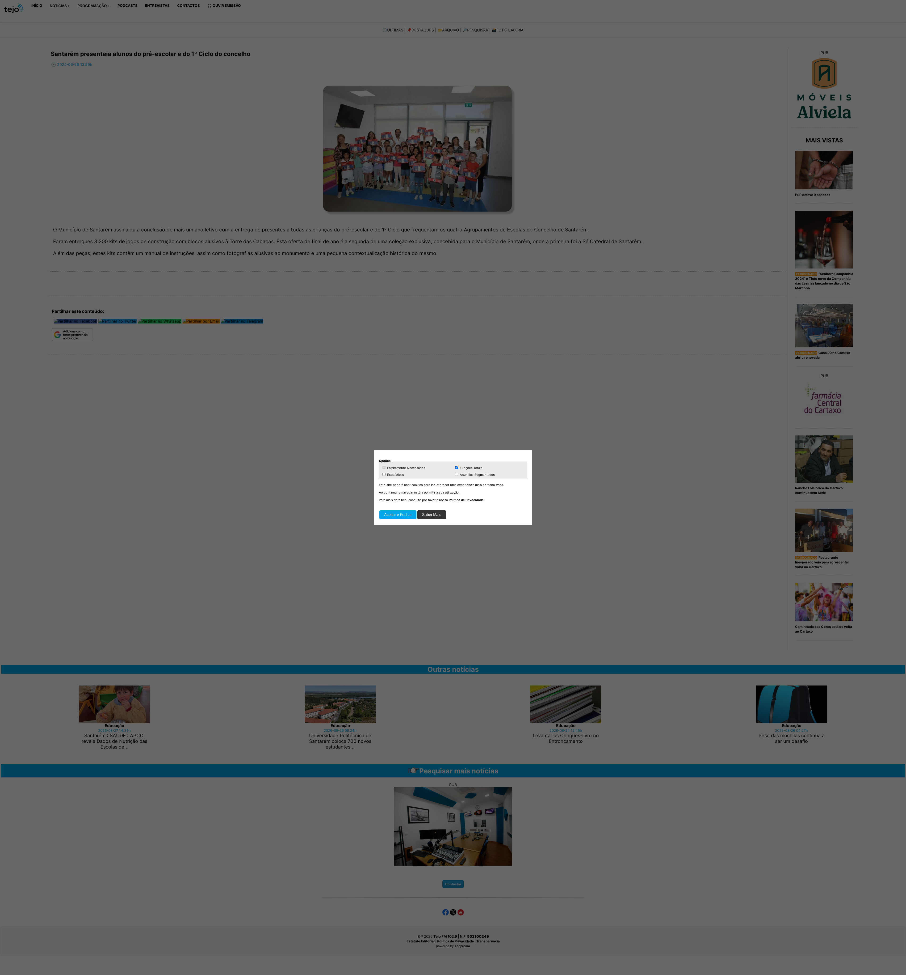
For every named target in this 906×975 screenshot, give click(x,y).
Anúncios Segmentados (477, 475)
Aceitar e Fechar (398, 515)
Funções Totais (470, 468)
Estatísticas (395, 475)
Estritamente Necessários (405, 468)
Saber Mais (431, 515)
